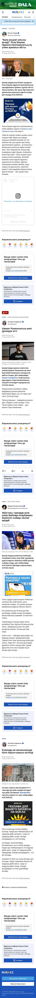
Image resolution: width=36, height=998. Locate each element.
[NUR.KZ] (18, 12)
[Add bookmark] (32, 471)
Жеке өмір (27, 17)
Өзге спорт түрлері (13, 501)
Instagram (19, 301)
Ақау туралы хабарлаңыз (18, 978)
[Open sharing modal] (23, 471)
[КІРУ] (33, 12)
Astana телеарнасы (10, 378)
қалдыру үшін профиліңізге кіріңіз (16, 270)
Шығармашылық (17, 17)
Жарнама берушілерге (18, 984)
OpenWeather (25, 793)
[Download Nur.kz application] (18, 4)
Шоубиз (5, 17)
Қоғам (4, 738)
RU (29, 12)
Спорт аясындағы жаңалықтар (18, 317)
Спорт (4, 317)
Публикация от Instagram (18, 221)
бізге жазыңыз (24, 231)
